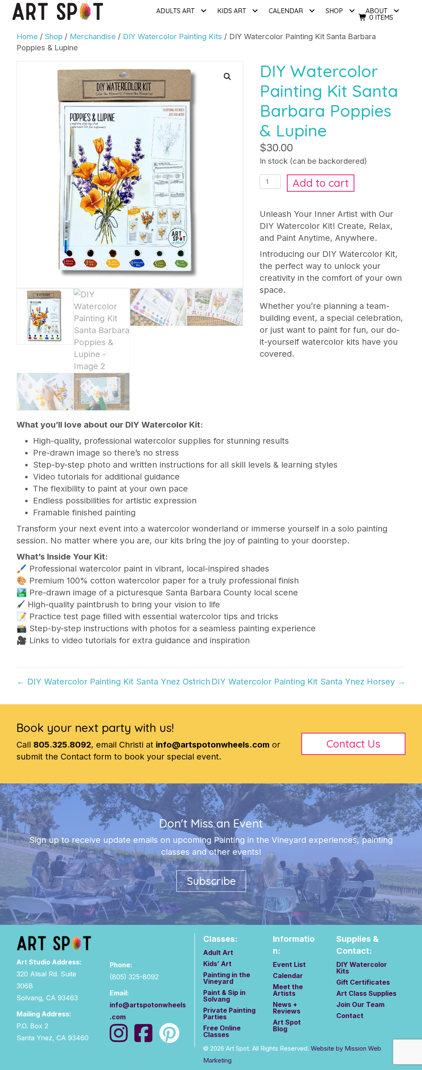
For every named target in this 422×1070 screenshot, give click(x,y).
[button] (204, 10)
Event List (289, 965)
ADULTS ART (175, 10)
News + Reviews (286, 1008)
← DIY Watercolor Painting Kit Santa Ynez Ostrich (113, 682)
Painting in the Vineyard (226, 978)
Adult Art (218, 953)
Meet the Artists (288, 990)
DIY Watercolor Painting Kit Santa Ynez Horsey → (308, 682)
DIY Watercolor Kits (361, 968)
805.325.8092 (62, 745)
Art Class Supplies (366, 993)
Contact (349, 1016)
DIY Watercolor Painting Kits (172, 36)
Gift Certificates (363, 982)
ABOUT (376, 10)
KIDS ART (231, 10)
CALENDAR (286, 10)
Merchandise (93, 36)
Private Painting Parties (229, 1014)
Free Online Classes (222, 1032)
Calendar (288, 976)
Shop (334, 10)
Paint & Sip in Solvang (224, 996)
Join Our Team (360, 1005)
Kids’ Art (217, 964)
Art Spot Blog (287, 1026)
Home (27, 36)
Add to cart (321, 183)
